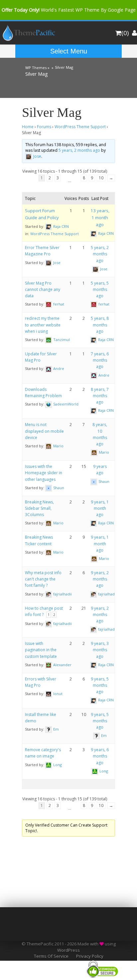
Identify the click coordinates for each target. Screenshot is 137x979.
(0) (125, 33)
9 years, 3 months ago (100, 650)
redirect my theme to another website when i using (43, 324)
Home (28, 127)
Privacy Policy (89, 956)
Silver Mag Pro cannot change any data (42, 289)
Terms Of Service (51, 956)
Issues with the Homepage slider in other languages (43, 473)
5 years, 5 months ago (100, 289)
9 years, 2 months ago (100, 579)
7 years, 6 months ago (100, 360)
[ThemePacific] (28, 40)
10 (101, 178)
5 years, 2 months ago (79, 150)
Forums (44, 127)
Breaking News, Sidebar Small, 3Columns (39, 508)
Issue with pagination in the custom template (41, 650)
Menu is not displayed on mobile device (44, 431)
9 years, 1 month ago (100, 508)
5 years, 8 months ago (100, 324)
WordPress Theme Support (80, 127)
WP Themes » (37, 66)
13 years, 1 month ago (99, 217)
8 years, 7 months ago (100, 396)
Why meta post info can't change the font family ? (43, 579)
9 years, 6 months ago (100, 756)
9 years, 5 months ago (100, 685)
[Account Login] (134, 33)
